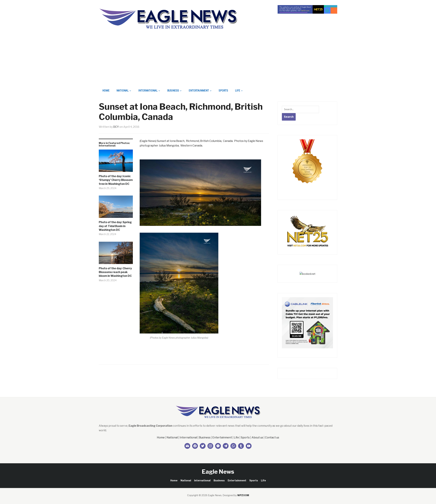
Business (173, 90)
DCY (116, 126)
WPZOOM (243, 495)
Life (237, 90)
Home (106, 90)
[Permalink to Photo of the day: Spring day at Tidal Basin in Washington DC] (116, 208)
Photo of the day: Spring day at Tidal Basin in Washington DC (115, 226)
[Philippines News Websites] (307, 164)
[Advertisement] (218, 60)
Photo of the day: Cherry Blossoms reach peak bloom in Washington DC (115, 272)
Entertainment (199, 90)
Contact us (272, 437)
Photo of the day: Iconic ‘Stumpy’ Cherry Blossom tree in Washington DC (116, 180)
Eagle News (218, 471)
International (148, 90)
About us (257, 437)
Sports (223, 90)
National (122, 90)
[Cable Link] (307, 322)
